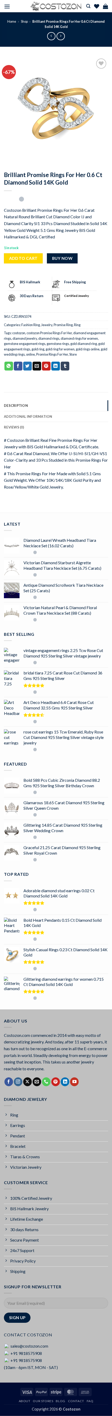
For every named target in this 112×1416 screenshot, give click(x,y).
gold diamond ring (83, 344)
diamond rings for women (79, 338)
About (24, 1401)
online (30, 354)
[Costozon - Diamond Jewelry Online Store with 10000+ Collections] (56, 6)
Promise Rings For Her (52, 354)
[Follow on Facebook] (8, 1081)
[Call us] (46, 1081)
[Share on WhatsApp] (8, 366)
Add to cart (23, 258)
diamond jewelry (25, 338)
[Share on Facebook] (18, 366)
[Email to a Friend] (37, 366)
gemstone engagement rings (24, 344)
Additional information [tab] (28, 416)
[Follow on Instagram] (18, 1081)
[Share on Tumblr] (65, 366)
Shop (24, 21)
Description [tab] (16, 405)
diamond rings (48, 338)
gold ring (38, 349)
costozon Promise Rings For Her (49, 333)
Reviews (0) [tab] (14, 427)
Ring (77, 325)
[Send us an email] (37, 1081)
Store (73, 354)
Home (11, 21)
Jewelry (46, 325)
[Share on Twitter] (27, 366)
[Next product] (51, 36)
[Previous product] (61, 36)
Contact (76, 1401)
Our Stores (43, 1401)
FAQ (90, 1401)
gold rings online (87, 349)
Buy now (62, 258)
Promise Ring (63, 325)
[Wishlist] (96, 6)
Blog (60, 1401)
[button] (7, 6)
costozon (18, 333)
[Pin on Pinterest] (46, 366)
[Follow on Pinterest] (55, 1081)
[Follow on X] (27, 1081)
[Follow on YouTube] (74, 1081)
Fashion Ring (30, 325)
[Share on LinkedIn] (55, 366)
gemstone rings (58, 344)
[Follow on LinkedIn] (65, 1081)
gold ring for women (60, 349)
